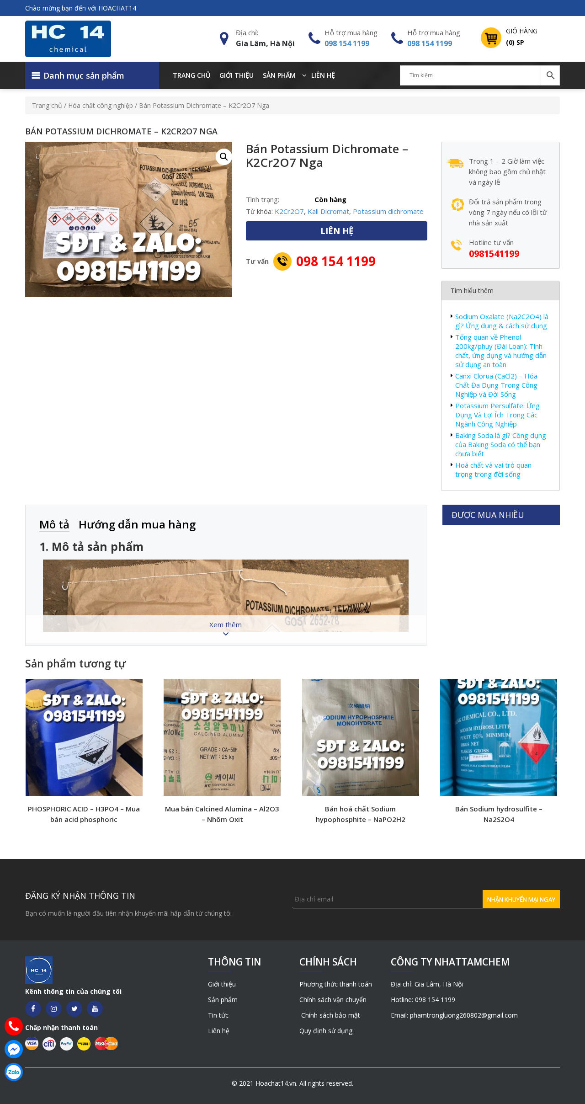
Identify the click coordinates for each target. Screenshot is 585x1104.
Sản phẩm (279, 75)
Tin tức (218, 1015)
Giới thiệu (236, 75)
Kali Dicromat (328, 211)
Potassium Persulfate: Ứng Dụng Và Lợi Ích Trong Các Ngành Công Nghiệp (497, 414)
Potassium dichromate (388, 211)
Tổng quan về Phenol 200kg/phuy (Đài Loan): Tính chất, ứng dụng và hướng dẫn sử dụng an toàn (501, 350)
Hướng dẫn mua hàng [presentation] (137, 524)
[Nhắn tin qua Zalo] (14, 1072)
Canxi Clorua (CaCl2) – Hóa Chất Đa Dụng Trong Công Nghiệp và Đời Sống (496, 385)
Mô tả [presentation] (54, 524)
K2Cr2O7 (289, 211)
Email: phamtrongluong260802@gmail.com (454, 1015)
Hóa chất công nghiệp (100, 105)
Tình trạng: (262, 199)
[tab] (59, 525)
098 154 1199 (346, 43)
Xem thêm (225, 624)
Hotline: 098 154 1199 (423, 999)
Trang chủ (191, 75)
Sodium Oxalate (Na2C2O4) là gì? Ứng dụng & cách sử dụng (501, 321)
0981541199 (494, 253)
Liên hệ (323, 75)
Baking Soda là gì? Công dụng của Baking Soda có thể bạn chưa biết (500, 444)
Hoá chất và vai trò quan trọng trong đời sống (493, 469)
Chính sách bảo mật (329, 1015)
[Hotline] (14, 1026)
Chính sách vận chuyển (333, 999)
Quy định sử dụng (325, 1030)
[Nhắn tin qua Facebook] (14, 1049)
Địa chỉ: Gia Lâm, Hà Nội (427, 984)
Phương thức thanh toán (335, 984)
